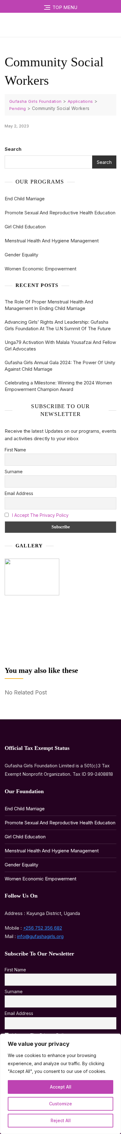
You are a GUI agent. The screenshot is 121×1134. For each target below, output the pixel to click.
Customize (60, 1103)
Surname (14, 471)
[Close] (114, 1039)
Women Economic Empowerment (40, 269)
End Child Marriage (25, 199)
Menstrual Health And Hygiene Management (52, 241)
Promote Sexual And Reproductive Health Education (60, 213)
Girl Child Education (25, 227)
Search (13, 149)
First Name (15, 449)
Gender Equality (21, 255)
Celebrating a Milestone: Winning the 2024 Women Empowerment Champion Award (58, 386)
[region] (60, 1084)
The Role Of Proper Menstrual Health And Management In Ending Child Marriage (49, 305)
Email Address (19, 493)
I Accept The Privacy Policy (40, 515)
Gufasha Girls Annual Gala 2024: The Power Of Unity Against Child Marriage (60, 366)
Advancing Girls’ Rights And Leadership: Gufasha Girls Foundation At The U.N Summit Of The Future (58, 325)
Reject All (61, 1120)
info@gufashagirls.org (40, 936)
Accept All (60, 1086)
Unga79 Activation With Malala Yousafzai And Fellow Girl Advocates (60, 345)
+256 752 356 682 (42, 928)
